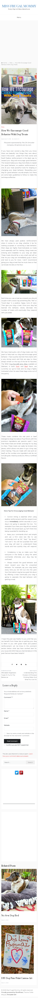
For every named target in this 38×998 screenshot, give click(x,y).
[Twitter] (17, 773)
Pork (17, 366)
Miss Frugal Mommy (19, 6)
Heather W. (17, 139)
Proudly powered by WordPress (12, 992)
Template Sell (11, 994)
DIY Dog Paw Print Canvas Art (16, 978)
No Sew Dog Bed (10, 915)
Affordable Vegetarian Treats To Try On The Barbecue (8, 675)
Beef (26, 366)
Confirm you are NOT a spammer (17, 745)
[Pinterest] (21, 773)
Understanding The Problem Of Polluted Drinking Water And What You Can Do (30, 676)
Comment (8, 697)
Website (7, 725)
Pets (2, 127)
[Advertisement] (19, 40)
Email (6, 718)
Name (6, 711)
